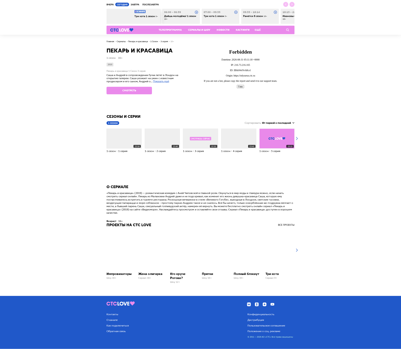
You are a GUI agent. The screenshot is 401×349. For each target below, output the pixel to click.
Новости (223, 29)
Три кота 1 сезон (146, 16)
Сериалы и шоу (199, 29)
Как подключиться (118, 325)
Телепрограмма (170, 29)
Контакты (112, 314)
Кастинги (243, 29)
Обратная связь (116, 331)
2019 (110, 64)
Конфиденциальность (260, 314)
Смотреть (129, 90)
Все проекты (286, 225)
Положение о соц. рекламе (263, 331)
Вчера (110, 4)
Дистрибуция (255, 320)
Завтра (135, 4)
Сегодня (122, 4)
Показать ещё (161, 81)
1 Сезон (113, 123)
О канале (112, 320)
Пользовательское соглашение (266, 325)
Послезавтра (150, 4)
